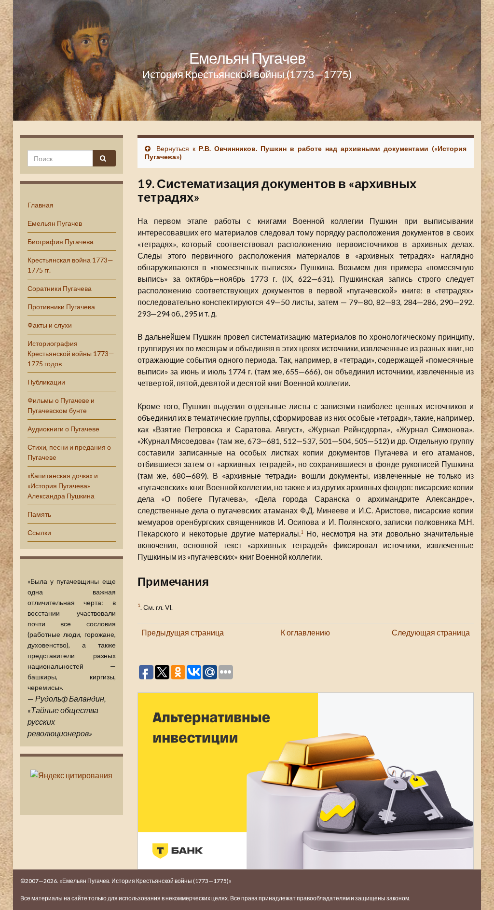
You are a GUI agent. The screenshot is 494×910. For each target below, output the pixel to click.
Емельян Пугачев (247, 57)
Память (39, 514)
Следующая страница (431, 632)
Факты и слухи (49, 325)
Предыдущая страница (182, 632)
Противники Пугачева (61, 307)
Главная (40, 205)
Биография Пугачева (60, 241)
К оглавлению (305, 632)
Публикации (46, 382)
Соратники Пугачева (59, 288)
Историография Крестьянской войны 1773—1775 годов (70, 353)
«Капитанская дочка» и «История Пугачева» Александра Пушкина (62, 485)
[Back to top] (472, 888)
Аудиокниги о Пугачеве (63, 429)
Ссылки (39, 532)
